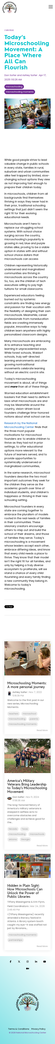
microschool (29, 713)
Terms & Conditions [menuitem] (18, 1028)
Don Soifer (18, 797)
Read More (42, 730)
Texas (25, 828)
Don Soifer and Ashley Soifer (21, 75)
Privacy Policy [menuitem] (38, 1028)
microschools (37, 834)
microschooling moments (20, 91)
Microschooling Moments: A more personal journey (27, 685)
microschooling (14, 86)
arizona (13, 839)
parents (34, 718)
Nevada (13, 828)
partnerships (15, 940)
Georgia (25, 839)
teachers (13, 713)
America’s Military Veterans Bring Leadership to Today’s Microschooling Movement (27, 786)
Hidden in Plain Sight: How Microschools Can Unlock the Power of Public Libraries (25, 891)
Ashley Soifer (19, 692)
